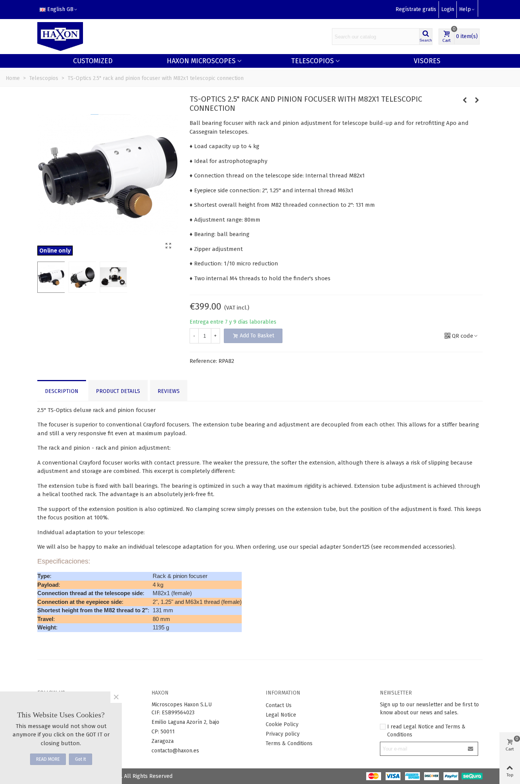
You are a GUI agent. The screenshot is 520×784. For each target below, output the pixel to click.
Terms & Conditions (289, 743)
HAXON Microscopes (201, 61)
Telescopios (312, 61)
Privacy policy (283, 734)
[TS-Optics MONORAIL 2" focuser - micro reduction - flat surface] (477, 100)
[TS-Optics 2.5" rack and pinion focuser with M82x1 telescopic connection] (168, 246)
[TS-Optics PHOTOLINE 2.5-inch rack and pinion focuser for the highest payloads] (465, 100)
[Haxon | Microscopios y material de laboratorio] (60, 36)
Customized (93, 61)
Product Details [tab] (118, 391)
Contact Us (279, 705)
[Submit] (471, 748)
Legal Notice (281, 715)
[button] (467, 9)
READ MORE (48, 759)
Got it (80, 759)
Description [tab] (61, 391)
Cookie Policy (282, 724)
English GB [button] (60, 9)
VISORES (427, 61)
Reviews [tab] (169, 391)
